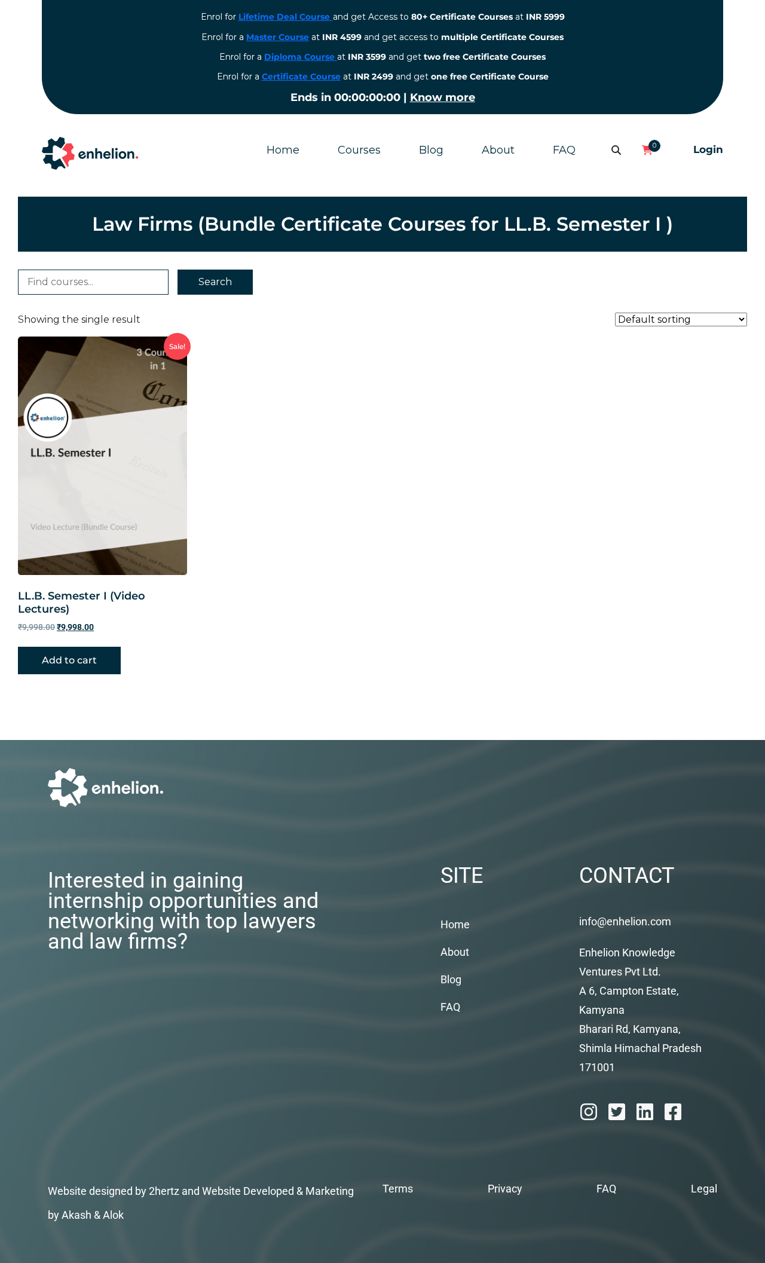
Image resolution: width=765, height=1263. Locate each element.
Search (215, 282)
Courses (359, 150)
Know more (442, 97)
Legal (704, 1188)
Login (708, 149)
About (498, 150)
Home (283, 150)
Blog (431, 150)
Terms (397, 1188)
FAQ (564, 150)
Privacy (505, 1188)
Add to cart (69, 660)
